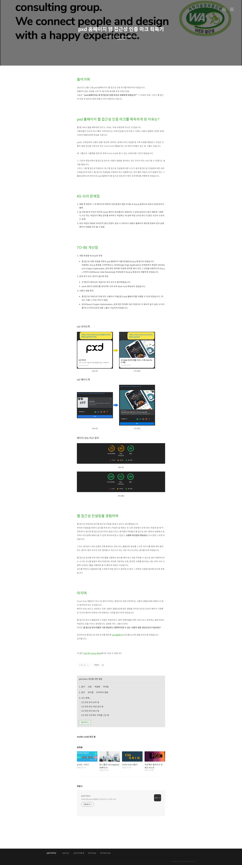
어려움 (105, 686)
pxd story (85, 795)
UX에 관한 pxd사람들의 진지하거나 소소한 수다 (98, 799)
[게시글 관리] (87, 665)
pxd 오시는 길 (79, 853)
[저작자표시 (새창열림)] (103, 665)
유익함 (97, 692)
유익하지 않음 (102, 692)
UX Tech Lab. (105, 853)
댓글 (79, 786)
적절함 (101, 686)
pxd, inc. (66, 853)
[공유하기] (84, 665)
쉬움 (98, 686)
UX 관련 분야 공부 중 (90, 702)
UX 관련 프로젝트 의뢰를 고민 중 (95, 715)
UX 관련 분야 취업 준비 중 (92, 706)
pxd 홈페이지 (118, 634)
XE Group (92, 853)
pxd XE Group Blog (92, 653)
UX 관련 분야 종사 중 (90, 710)
